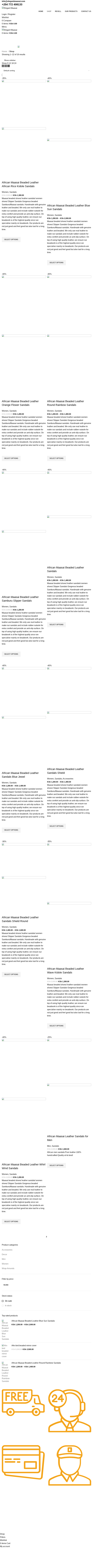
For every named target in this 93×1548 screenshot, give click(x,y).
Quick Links (6, 1500)
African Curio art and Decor (32, 1511)
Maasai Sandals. (30, 1525)
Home (5, 51)
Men (4, 1259)
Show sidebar (10, 60)
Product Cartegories (30, 1501)
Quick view (5, 245)
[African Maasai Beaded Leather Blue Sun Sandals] (6, 1330)
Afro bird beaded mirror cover (24, 1345)
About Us (4, 1508)
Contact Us (5, 1516)
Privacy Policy (6, 1527)
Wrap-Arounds (8, 1268)
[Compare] (5, 178)
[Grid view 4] (8, 66)
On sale (8, 1301)
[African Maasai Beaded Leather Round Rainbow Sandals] (6, 1372)
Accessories (7, 1250)
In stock (8, 1306)
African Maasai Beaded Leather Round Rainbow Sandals (36, 1363)
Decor (4, 1254)
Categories (8, 43)
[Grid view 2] (3, 66)
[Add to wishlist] (5, 234)
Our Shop (5, 1512)
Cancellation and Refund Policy (10, 1522)
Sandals (13, 192)
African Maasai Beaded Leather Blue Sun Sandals (33, 1321)
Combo (27, 1517)
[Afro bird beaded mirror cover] (6, 1351)
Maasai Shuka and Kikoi (33, 1529)
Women (5, 1264)
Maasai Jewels (30, 1521)
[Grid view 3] (6, 66)
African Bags (29, 1506)
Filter (6, 1285)
